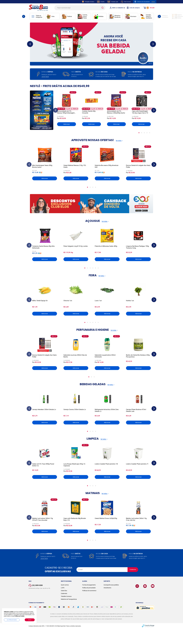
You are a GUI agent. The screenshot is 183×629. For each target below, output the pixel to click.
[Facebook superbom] (145, 586)
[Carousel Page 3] (144, 132)
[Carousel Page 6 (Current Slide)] (149, 63)
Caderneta (64, 593)
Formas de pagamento (89, 585)
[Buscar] (102, 7)
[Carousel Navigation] (30, 44)
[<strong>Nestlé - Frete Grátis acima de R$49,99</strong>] (41, 110)
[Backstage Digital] (148, 626)
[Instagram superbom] (137, 586)
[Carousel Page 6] (98, 322)
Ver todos (119, 140)
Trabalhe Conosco (66, 596)
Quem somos (65, 585)
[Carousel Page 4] (145, 63)
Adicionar (66, 124)
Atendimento (107, 588)
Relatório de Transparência (69, 599)
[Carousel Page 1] (140, 63)
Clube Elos (64, 590)
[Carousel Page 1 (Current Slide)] (87, 187)
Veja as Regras (45, 76)
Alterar (153, 1)
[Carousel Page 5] (147, 63)
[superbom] (38, 7)
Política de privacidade (89, 588)
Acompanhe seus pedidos (111, 585)
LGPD (62, 588)
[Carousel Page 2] (142, 63)
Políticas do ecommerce (89, 590)
